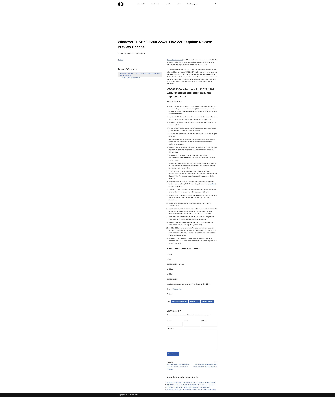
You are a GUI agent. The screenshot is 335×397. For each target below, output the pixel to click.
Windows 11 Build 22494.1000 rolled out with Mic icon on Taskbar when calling (191, 389)
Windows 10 (155, 4)
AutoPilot (212, 184)
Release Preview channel (175, 60)
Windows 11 (141, 4)
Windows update (192, 4)
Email (186, 321)
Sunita (121, 53)
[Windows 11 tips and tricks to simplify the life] (121, 4)
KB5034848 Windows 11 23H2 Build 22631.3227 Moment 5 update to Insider (190, 385)
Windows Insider (140, 53)
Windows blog (177, 289)
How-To (168, 4)
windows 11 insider (207, 301)
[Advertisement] (167, 26)
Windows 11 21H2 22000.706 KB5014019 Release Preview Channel (188, 387)
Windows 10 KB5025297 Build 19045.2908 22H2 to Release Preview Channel (191, 382)
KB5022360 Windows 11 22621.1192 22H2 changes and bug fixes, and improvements (140, 74)
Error (179, 4)
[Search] (215, 3)
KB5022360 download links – (132, 77)
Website (203, 321)
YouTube (120, 60)
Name (169, 321)
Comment (170, 328)
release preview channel (179, 301)
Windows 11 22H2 (195, 301)
